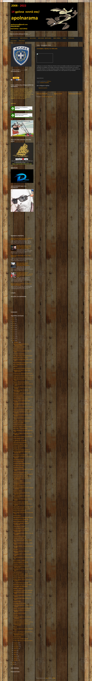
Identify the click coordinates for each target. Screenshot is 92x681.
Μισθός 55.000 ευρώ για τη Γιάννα (20, 357)
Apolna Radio (13, 40)
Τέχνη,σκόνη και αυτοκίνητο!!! (19, 613)
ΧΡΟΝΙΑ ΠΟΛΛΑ (17, 515)
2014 (13, 333)
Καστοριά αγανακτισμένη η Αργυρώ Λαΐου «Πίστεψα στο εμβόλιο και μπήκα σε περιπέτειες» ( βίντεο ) (24, 247)
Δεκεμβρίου (16, 342)
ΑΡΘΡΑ (64, 38)
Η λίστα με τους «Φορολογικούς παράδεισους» (23, 373)
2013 (13, 335)
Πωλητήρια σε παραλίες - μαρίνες (20, 444)
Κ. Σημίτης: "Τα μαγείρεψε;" (19, 353)
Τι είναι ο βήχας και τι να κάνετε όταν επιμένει (22, 640)
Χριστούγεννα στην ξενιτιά (18, 465)
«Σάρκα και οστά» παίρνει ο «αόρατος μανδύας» (23, 409)
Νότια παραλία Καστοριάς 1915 (19, 364)
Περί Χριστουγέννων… (18, 572)
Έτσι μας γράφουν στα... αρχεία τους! (21, 528)
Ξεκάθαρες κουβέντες (17, 490)
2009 (13, 662)
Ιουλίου (15, 650)
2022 (13, 317)
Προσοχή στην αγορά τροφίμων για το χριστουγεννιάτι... (21, 566)
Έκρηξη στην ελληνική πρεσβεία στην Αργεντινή (23, 377)
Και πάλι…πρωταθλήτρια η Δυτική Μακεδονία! (23, 631)
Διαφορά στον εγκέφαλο (18, 395)
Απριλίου (15, 656)
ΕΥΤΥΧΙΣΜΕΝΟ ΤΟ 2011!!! (19, 347)
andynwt (47, 678)
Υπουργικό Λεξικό (17, 601)
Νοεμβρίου (16, 642)
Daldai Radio (22, 40)
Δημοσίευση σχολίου (43, 87)
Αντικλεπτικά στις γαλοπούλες (19, 510)
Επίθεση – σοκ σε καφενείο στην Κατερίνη (22, 608)
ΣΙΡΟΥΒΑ (15, 366)
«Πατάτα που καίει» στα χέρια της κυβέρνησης (22, 590)
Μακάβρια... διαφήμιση (18, 588)
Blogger (54, 678)
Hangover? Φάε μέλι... (17, 447)
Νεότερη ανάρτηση (42, 93)
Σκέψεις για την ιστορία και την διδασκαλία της (23, 621)
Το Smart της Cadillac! (18, 481)
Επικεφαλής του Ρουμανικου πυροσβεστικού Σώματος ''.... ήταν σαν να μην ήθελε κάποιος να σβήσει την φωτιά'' (25, 274)
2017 (13, 327)
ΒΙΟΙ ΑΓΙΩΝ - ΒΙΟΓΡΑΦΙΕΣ (44, 38)
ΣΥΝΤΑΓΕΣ (71, 38)
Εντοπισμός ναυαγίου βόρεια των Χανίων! (22, 463)
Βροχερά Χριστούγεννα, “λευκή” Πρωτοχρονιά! (23, 474)
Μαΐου (15, 654)
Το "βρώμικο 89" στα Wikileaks (19, 440)
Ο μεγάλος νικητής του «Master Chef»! (21, 519)
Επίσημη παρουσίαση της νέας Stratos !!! (21, 620)
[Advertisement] (21, 223)
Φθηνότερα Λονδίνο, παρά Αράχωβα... (21, 501)
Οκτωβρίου (16, 644)
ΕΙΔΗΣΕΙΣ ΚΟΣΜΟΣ (44, 82)
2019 (13, 323)
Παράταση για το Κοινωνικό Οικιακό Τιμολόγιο (23, 575)
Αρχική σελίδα (14, 38)
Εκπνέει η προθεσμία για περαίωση (20, 446)
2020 (13, 321)
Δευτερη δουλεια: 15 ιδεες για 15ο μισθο (21, 508)
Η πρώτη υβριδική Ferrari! (18, 438)
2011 (13, 338)
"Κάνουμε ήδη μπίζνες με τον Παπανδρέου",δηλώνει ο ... (19, 634)
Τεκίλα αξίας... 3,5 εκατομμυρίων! (20, 428)
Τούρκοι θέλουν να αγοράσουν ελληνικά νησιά (22, 436)
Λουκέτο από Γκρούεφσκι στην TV (20, 472)
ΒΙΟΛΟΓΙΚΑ (33, 38)
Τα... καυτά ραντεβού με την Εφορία (20, 582)
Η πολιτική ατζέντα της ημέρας (19, 536)
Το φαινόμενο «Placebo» (18, 467)
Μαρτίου (15, 658)
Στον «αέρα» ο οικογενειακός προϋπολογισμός (22, 355)
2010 (13, 340)
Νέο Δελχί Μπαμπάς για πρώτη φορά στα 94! (22, 362)
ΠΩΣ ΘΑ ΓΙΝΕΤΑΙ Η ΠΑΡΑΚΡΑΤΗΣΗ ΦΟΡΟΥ (23, 517)
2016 (13, 329)
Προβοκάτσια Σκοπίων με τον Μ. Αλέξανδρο (22, 584)
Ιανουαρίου (16, 660)
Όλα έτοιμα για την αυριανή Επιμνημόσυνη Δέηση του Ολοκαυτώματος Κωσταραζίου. (23, 264)
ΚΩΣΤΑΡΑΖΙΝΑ (24, 38)
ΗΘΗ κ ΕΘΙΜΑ (56, 38)
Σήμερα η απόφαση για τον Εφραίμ (20, 521)
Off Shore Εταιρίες (17, 636)
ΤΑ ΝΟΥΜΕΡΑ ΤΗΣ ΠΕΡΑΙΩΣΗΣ (20, 586)
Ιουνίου (15, 652)
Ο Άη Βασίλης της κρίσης (18, 459)
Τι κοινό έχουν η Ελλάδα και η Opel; (20, 638)
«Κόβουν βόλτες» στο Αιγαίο (19, 526)
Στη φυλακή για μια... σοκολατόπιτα (20, 476)
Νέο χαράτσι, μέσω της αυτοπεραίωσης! (21, 420)
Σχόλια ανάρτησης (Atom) (47, 96)
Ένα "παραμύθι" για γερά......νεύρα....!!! (21, 573)
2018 (13, 325)
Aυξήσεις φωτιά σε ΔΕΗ (18, 422)
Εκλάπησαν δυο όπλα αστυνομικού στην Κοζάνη (23, 375)
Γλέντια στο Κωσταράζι (18, 461)
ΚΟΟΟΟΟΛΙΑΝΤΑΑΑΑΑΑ (19, 485)
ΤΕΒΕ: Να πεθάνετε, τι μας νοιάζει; (20, 398)
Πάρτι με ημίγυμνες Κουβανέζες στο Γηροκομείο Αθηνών (20, 344)
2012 (13, 336)
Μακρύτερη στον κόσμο (18, 348)
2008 (13, 664)
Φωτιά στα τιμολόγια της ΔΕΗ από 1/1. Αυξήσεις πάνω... (21, 531)
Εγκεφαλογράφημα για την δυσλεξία (20, 562)
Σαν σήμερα (15, 549)
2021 (13, 319)
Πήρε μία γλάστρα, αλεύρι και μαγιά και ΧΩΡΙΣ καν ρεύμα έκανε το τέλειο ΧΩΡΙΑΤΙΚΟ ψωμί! (21, 239)
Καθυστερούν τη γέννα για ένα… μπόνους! (22, 393)
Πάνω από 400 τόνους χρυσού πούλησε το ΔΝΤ (23, 506)
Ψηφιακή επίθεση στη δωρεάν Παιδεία (21, 382)
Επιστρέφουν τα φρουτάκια (18, 564)
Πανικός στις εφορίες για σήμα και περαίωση (22, 426)
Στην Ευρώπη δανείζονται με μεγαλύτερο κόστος (23, 396)
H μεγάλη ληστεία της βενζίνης (19, 424)
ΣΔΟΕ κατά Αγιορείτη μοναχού (19, 442)
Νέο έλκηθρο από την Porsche (19, 603)
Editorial (15, 626)
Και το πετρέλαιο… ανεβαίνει (19, 560)
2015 (13, 331)
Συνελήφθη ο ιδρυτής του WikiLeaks (47, 48)
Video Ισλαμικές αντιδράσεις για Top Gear (22, 368)
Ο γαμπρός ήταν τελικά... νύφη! (19, 538)
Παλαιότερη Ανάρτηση (75, 93)
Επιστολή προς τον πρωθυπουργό (20, 454)
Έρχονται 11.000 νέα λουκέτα (19, 577)
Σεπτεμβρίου (16, 646)
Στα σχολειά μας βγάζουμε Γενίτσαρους (21, 449)
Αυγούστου (16, 648)
